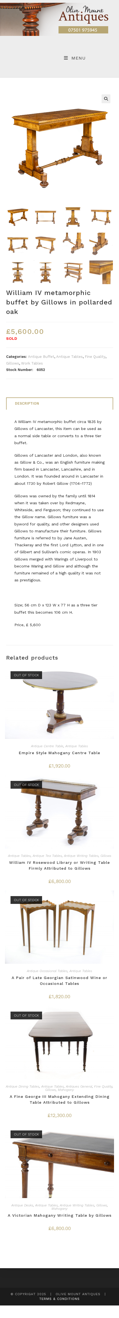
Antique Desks (22, 1205)
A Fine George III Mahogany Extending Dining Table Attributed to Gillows (60, 1099)
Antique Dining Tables (22, 1086)
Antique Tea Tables (47, 856)
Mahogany (66, 1090)
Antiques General (79, 1086)
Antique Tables (69, 357)
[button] (106, 98)
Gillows (12, 363)
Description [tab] (27, 403)
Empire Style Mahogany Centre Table (59, 753)
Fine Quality (95, 357)
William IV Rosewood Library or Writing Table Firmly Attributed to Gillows (59, 865)
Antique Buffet (41, 357)
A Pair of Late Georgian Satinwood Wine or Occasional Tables (59, 980)
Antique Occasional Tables (47, 971)
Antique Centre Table (47, 746)
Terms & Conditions (59, 1299)
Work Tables (32, 363)
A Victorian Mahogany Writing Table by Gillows (60, 1215)
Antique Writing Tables (81, 856)
